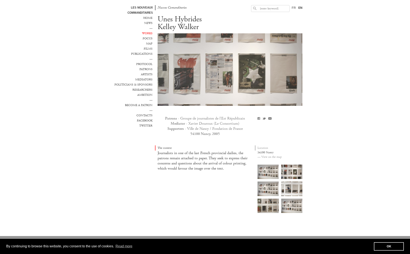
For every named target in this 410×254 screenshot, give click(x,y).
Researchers (142, 90)
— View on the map (270, 157)
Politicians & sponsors (133, 85)
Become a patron (138, 105)
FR (294, 7)
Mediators (143, 79)
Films (148, 49)
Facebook (144, 121)
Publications (141, 54)
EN (300, 7)
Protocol (144, 64)
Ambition (144, 95)
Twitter (145, 126)
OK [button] (389, 246)
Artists (146, 74)
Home (147, 18)
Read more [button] (124, 246)
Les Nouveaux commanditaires (140, 10)
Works (147, 33)
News (148, 23)
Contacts (144, 115)
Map (149, 44)
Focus (147, 38)
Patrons (145, 69)
